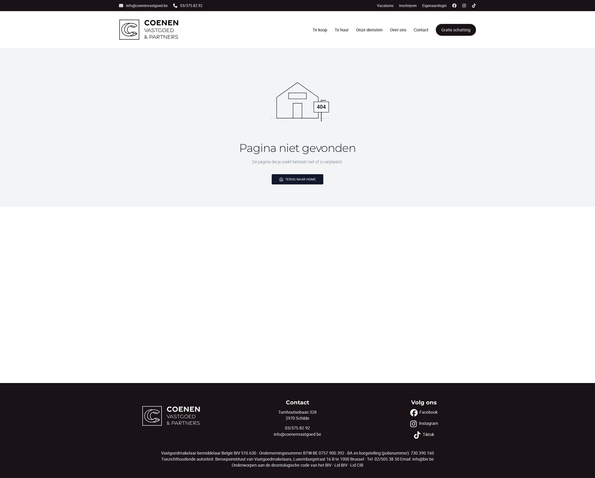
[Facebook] (454, 5)
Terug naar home (300, 179)
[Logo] (148, 30)
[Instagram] (464, 5)
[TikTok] (474, 5)
